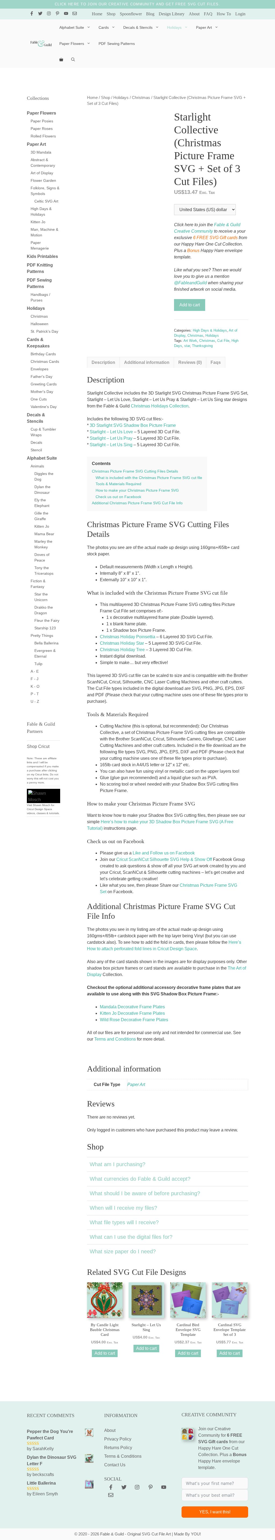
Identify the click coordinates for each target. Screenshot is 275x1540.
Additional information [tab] (146, 362)
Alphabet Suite (71, 27)
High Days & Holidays (210, 330)
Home (97, 14)
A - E (35, 671)
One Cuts (39, 399)
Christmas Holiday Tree (122, 649)
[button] (167, 1164)
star (187, 346)
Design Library (171, 14)
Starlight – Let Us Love (111, 432)
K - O (35, 686)
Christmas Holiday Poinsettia (127, 636)
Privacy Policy (117, 1439)
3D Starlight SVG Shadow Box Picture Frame (133, 425)
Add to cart (189, 305)
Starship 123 (45, 628)
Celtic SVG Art (46, 201)
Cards (104, 27)
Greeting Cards (44, 384)
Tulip (38, 664)
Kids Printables (42, 256)
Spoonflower (131, 14)
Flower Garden (43, 180)
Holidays (174, 27)
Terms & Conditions (123, 1456)
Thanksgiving (202, 346)
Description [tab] (103, 362)
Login (240, 14)
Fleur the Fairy (46, 620)
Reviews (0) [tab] (190, 362)
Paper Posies (42, 121)
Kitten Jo (38, 222)
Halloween (39, 324)
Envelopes (39, 369)
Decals (36, 442)
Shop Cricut (38, 746)
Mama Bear (44, 534)
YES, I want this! (214, 1512)
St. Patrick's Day (44, 331)
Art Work (190, 341)
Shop (111, 14)
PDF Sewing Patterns (117, 43)
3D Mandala (41, 152)
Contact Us (114, 1465)
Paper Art (204, 27)
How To (224, 14)
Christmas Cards (45, 361)
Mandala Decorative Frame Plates (132, 1007)
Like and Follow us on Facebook (164, 853)
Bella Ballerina (46, 643)
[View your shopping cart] (61, 60)
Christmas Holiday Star (122, 643)
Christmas (141, 97)
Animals (37, 466)
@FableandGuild (190, 283)
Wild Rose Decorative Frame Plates (134, 1019)
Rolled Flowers (43, 136)
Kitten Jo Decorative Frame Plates (132, 1013)
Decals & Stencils (138, 27)
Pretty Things (42, 635)
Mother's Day (42, 391)
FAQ (208, 14)
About (194, 14)
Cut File (223, 341)
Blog (150, 14)
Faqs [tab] (216, 362)
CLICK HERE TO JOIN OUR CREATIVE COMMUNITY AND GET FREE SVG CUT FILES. (137, 4)
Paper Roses (42, 128)
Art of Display (42, 173)
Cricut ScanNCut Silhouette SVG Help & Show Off (164, 859)
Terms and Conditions (115, 1039)
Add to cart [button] (105, 1353)
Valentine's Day (44, 406)
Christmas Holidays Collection (160, 406)
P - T (35, 694)
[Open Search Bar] (73, 60)
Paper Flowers (71, 43)
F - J (34, 679)
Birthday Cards (43, 354)
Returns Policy (118, 1447)
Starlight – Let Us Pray (111, 438)
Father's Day (41, 376)
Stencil (36, 450)
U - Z (35, 701)
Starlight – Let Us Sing (111, 444)
